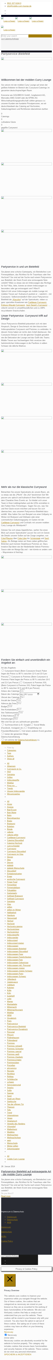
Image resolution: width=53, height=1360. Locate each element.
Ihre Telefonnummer (10, 713)
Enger (9, 876)
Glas (9, 904)
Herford (10, 921)
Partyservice (12, 1024)
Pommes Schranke (15, 1049)
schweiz (10, 1082)
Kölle (9, 990)
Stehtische (11, 1101)
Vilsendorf (11, 1126)
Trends (10, 788)
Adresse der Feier (9, 703)
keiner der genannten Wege (16, 734)
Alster (9, 804)
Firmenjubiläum (13, 887)
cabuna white (12, 835)
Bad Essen (11, 810)
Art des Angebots (8, 668)
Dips (9, 860)
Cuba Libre (22, 538)
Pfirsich (10, 1035)
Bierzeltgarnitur (13, 818)
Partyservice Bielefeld (16, 1026)
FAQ (9, 772)
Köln (9, 993)
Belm (9, 815)
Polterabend (12, 1040)
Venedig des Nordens (16, 1124)
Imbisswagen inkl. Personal (18, 965)
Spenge (10, 1093)
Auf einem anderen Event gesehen (37, 731)
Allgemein (11, 766)
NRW (9, 1015)
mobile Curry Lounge (16, 1159)
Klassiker (17, 299)
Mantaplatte (12, 1004)
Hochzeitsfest (13, 932)
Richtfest (11, 1074)
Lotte (9, 999)
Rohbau (10, 1076)
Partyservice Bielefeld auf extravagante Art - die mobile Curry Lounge (26, 1173)
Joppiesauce (12, 982)
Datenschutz (12, 1220)
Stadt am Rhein (13, 1099)
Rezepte (10, 1071)
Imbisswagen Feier (15, 954)
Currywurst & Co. (14, 769)
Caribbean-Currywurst (16, 837)
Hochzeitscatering (14, 926)
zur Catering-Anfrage (10, 39)
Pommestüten (13, 1063)
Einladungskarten (14, 874)
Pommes (11, 1043)
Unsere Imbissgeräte (16, 791)
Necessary (12, 1335)
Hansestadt (12, 918)
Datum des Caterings (10, 694)
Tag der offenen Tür (15, 1104)
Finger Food (12, 882)
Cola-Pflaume (7, 538)
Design (10, 857)
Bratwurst (11, 824)
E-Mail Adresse (8, 716)
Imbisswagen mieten (16, 968)
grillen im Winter (14, 910)
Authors (10, 756)
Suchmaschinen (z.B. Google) (17, 725)
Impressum (12, 1217)
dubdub (10, 865)
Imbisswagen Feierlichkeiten (19, 957)
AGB (9, 1222)
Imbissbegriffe (13, 780)
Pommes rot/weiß (14, 1046)
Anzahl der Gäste (9, 700)
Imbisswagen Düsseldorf (17, 951)
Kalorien (10, 988)
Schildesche (12, 1079)
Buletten (10, 826)
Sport (9, 1096)
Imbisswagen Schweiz (16, 976)
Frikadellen (11, 890)
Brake (9, 821)
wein (9, 1140)
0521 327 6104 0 (14, 3)
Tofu (9, 1110)
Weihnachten (12, 1135)
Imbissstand (12, 940)
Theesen (10, 1107)
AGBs (3, 1236)
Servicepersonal (14, 1085)
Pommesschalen (14, 1060)
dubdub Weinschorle (15, 868)
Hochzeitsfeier (13, 929)
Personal (11, 1032)
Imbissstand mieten (15, 943)
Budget (4, 706)
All (8, 763)
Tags (9, 753)
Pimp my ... (12, 786)
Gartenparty (12, 893)
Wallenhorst (12, 1129)
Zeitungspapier (13, 1149)
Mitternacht (12, 1007)
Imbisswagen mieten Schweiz (19, 971)
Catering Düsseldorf (15, 840)
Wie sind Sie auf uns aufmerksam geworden (20, 722)
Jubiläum (11, 985)
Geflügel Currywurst (15, 899)
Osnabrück (11, 1018)
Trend (9, 1113)
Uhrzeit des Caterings (10, 697)
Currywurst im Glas (15, 854)
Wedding (10, 1132)
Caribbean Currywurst (37, 302)
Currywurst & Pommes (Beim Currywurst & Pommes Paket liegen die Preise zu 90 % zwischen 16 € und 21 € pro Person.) (25, 680)
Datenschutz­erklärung (27, 740)
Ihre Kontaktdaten (9, 710)
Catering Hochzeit (14, 843)
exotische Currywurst (16, 879)
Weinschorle (12, 1143)
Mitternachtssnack (15, 1010)
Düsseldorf (11, 871)
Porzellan (11, 1065)
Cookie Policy (7, 1241)
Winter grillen (12, 1146)
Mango (10, 1001)
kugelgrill (11, 996)
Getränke (11, 774)
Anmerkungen (7, 719)
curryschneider (13, 846)
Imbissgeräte (12, 937)
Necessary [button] (8, 1332)
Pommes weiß (13, 1054)
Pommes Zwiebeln (15, 1057)
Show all (10, 759)
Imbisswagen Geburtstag (17, 963)
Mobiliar (10, 783)
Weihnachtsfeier (14, 1138)
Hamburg (11, 915)
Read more (5, 1196)
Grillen (10, 777)
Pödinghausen (13, 1038)
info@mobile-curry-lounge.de (19, 6)
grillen (9, 907)
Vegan (9, 1118)
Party (9, 1021)
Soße (9, 1090)
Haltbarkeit (11, 912)
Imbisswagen (12, 946)
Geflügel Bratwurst (15, 896)
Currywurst (11, 849)
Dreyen (10, 862)
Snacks (10, 1088)
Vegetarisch (12, 1121)
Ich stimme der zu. (22, 740)
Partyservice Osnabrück (17, 1029)
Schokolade (35, 538)
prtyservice (11, 1068)
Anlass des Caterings (10, 691)
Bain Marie (11, 812)
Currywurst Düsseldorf (16, 851)
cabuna (10, 832)
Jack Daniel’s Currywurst (36, 305)
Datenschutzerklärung (10, 737)
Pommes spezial (14, 1051)
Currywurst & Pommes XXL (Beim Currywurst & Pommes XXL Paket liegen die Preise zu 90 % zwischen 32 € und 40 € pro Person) (26, 685)
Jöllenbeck (11, 979)
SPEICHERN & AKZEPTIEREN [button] (17, 1354)
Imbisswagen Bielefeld (16, 949)
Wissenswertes (13, 794)
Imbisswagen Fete (15, 960)
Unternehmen (12, 1115)
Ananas (10, 807)
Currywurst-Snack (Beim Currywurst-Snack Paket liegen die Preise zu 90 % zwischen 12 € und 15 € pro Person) (24, 674)
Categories (11, 750)
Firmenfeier (12, 885)
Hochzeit (11, 924)
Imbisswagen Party (15, 974)
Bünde (10, 829)
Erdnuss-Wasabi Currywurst (13, 305)
